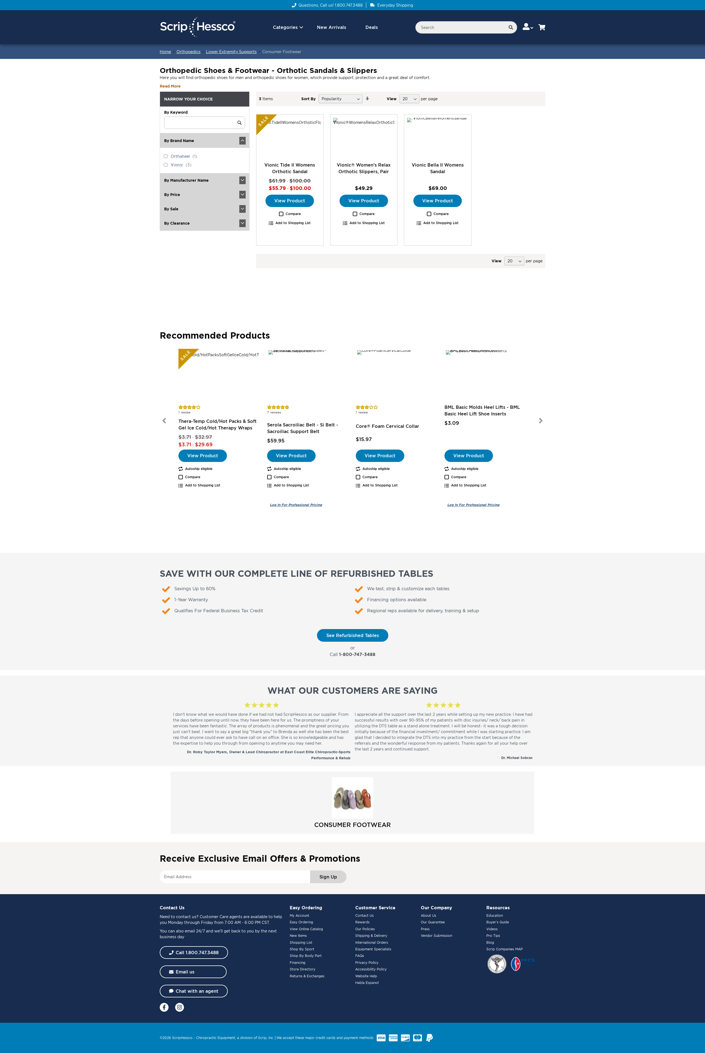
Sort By (308, 99)
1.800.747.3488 (349, 5)
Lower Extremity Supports (231, 52)
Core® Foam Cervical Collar (387, 426)
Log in (296, 504)
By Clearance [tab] (177, 223)
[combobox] (466, 27)
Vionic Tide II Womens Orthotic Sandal (289, 168)
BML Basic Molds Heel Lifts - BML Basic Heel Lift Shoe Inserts (482, 410)
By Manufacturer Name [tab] (186, 180)
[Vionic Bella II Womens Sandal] (437, 138)
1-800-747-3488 (357, 654)
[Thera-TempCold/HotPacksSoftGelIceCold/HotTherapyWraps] (219, 376)
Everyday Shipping (395, 5)
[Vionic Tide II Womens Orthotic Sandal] (290, 138)
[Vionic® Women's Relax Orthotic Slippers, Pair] (364, 138)
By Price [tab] (172, 194)
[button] (528, 27)
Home (165, 52)
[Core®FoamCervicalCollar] (397, 376)
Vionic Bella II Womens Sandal (438, 168)
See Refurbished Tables (352, 635)
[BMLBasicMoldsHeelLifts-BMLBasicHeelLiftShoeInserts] (485, 376)
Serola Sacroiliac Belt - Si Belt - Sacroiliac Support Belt (302, 428)
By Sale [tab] (171, 209)
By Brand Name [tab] (179, 140)
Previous (164, 420)
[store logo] (197, 27)
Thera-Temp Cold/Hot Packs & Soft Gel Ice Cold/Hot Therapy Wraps (217, 424)
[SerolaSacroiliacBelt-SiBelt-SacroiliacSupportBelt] (308, 376)
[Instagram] (179, 1007)
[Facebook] (164, 1007)
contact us (186, 917)
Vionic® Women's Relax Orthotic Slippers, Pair (364, 168)
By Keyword (176, 112)
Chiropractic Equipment (215, 1038)
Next (540, 420)
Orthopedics (188, 52)
